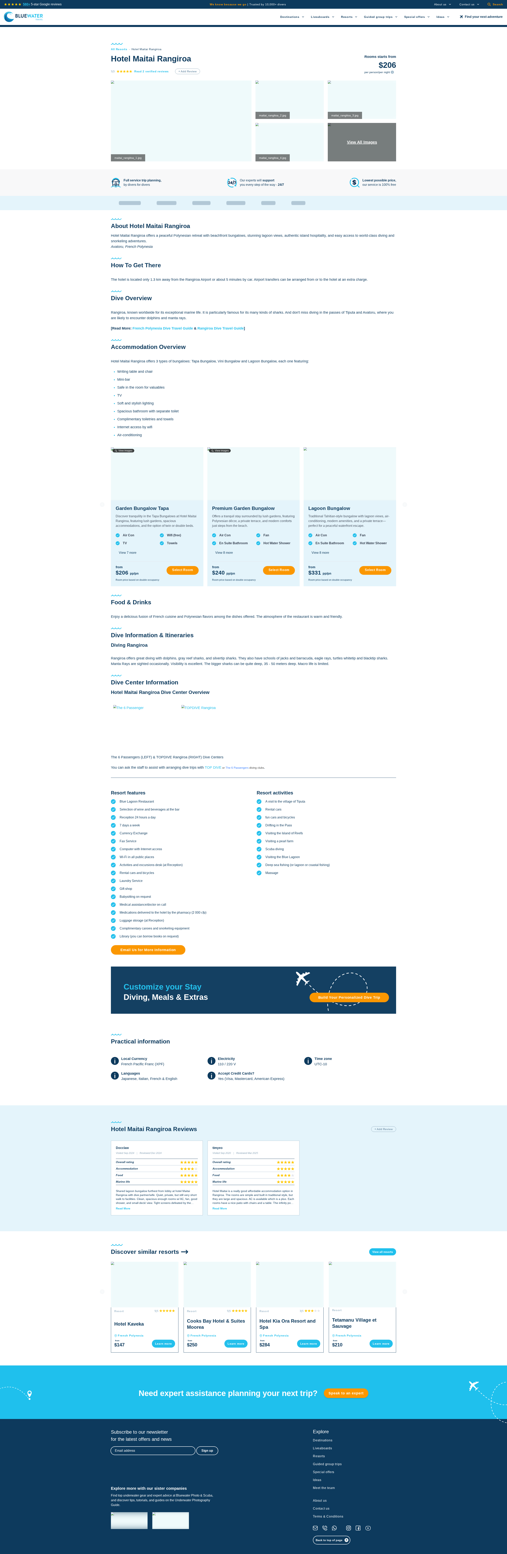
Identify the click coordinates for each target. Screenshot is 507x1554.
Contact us (467, 4)
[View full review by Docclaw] (157, 1178)
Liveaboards (320, 16)
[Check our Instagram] (348, 1528)
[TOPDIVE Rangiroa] (212, 726)
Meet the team (324, 1488)
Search (498, 4)
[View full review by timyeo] (253, 1178)
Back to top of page (329, 1540)
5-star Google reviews (42, 4)
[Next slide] (404, 504)
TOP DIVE (215, 767)
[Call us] (324, 1528)
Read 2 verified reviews (151, 71)
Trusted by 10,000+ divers (248, 4)
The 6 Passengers (237, 767)
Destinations (289, 16)
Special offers (414, 16)
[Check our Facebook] (358, 1528)
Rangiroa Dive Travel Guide (220, 328)
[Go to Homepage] (23, 17)
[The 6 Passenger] (145, 726)
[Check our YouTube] (368, 1528)
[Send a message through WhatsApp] (334, 1528)
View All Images (362, 142)
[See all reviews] (12, 4)
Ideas (440, 16)
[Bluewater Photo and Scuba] (129, 1520)
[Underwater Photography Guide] (170, 1520)
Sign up (207, 1450)
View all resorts (382, 1251)
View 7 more (127, 552)
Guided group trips (378, 16)
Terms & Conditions (328, 1516)
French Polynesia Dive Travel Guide (162, 328)
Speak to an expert (346, 1393)
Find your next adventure (484, 16)
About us (440, 4)
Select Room (182, 570)
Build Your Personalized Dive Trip (349, 997)
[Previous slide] (102, 504)
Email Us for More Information (148, 950)
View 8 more (224, 552)
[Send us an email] (315, 1528)
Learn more (163, 1343)
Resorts (347, 16)
